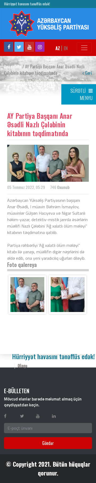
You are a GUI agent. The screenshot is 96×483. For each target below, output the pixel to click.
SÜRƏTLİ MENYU (81, 94)
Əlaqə (22, 365)
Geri (88, 73)
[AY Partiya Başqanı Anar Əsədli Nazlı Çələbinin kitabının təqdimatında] (27, 294)
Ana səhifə (12, 66)
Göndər (48, 443)
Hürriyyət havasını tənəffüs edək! (27, 3)
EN (66, 48)
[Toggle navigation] (84, 47)
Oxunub (63, 187)
